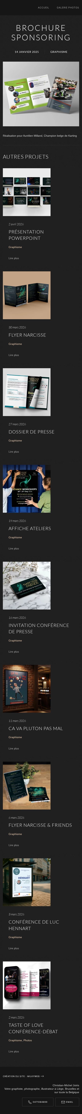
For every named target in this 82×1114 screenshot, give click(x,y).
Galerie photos (68, 7)
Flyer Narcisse (27, 335)
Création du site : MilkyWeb (21, 1076)
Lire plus (14, 258)
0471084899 (40, 1102)
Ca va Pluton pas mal (36, 728)
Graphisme (59, 51)
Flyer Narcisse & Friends (40, 825)
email (69, 1102)
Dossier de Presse (32, 432)
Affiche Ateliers (30, 528)
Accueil (43, 7)
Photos (27, 1040)
